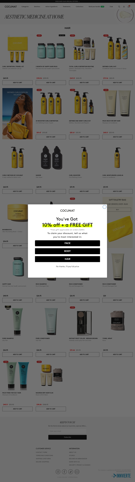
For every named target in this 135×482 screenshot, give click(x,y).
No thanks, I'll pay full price (67, 266)
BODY (67, 251)
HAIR (67, 259)
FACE (67, 243)
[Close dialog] (104, 207)
